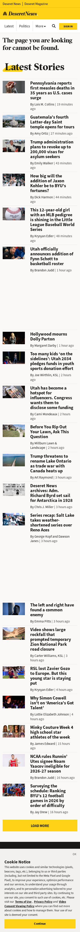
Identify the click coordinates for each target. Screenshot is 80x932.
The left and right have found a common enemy (52, 610)
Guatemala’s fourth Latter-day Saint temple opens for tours (52, 122)
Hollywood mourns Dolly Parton (48, 336)
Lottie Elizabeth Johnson (51, 714)
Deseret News (12, 4)
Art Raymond (43, 477)
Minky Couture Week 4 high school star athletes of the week (51, 732)
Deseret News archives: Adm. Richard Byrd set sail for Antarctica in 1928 (51, 493)
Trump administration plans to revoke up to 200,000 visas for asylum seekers (51, 149)
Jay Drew (40, 812)
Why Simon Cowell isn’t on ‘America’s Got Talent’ (52, 703)
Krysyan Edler (44, 236)
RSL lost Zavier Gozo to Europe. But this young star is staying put (50, 676)
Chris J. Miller (43, 507)
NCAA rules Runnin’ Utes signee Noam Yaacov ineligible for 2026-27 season (50, 763)
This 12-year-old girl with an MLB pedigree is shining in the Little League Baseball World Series (52, 220)
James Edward (44, 743)
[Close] (75, 855)
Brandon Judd (44, 270)
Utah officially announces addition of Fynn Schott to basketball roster (51, 256)
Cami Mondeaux (45, 414)
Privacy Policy (43, 902)
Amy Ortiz (41, 133)
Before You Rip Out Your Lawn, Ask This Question (49, 432)
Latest (9, 26)
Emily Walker (43, 163)
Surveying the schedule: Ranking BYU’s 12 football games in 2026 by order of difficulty (48, 796)
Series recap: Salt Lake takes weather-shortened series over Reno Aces (52, 522)
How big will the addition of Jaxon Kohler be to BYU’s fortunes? (48, 183)
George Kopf (43, 536)
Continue (40, 924)
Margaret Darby (45, 345)
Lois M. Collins (44, 104)
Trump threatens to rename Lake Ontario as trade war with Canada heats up (50, 463)
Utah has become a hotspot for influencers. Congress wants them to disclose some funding (51, 398)
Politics (24, 26)
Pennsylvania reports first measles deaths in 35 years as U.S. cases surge (52, 90)
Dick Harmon (43, 197)
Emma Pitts (42, 621)
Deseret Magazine (36, 4)
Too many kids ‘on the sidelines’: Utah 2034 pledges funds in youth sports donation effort (52, 361)
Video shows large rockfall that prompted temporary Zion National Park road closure (50, 639)
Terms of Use (23, 902)
